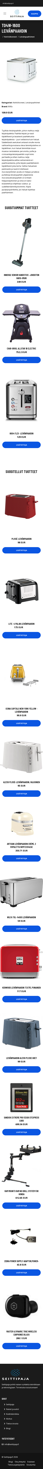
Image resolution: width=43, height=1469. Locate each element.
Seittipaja (10, 1404)
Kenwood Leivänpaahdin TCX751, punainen (21, 987)
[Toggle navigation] (5, 13)
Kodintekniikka (12, 1414)
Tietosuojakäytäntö (16, 1464)
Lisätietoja (21, 120)
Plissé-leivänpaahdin (22, 538)
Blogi (8, 1428)
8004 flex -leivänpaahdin (21, 433)
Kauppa (34, 14)
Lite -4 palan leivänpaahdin (21, 623)
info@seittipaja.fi (8, 3)
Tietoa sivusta (12, 1423)
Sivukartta (30, 1464)
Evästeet (31, 1461)
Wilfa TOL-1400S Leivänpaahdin (21, 917)
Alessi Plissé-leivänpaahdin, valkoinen (21, 782)
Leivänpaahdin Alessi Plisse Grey (21, 1058)
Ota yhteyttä (20, 1461)
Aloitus (9, 1418)
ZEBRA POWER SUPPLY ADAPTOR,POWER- (21, 1261)
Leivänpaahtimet (27, 37)
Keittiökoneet (10, 37)
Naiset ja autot (12, 1409)
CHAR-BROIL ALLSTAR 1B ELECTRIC (21, 348)
